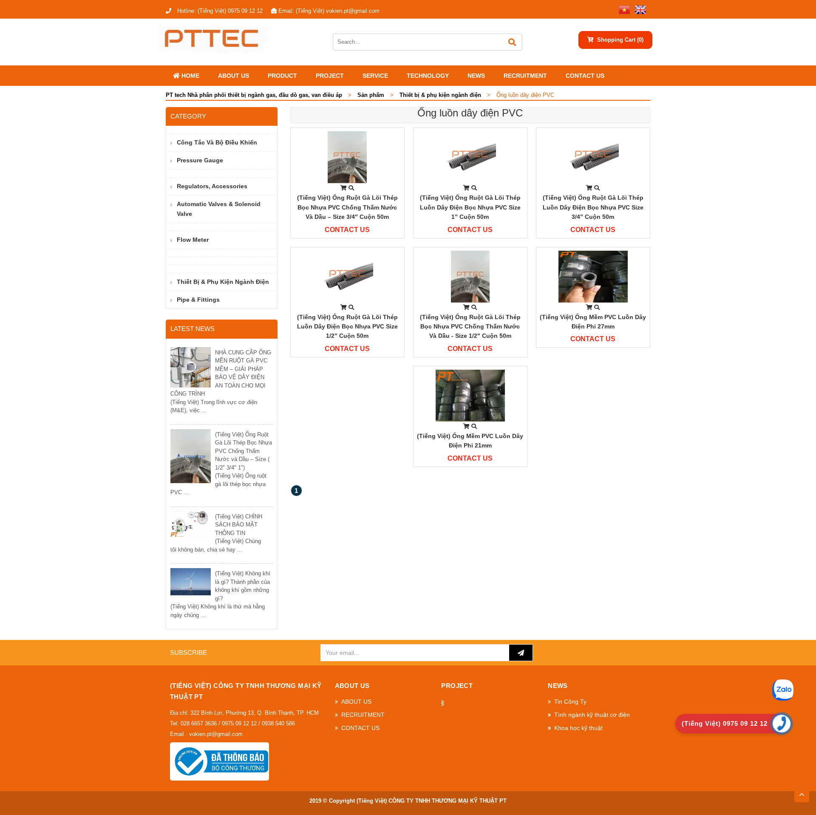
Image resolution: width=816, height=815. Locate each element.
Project (330, 75)
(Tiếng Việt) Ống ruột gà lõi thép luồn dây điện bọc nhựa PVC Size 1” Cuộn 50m (470, 207)
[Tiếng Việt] (622, 9)
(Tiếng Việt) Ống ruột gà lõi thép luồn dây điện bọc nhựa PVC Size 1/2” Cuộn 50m (347, 327)
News (476, 75)
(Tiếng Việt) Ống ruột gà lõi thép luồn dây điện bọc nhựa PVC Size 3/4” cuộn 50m (593, 207)
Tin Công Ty (570, 701)
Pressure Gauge (200, 160)
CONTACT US (585, 75)
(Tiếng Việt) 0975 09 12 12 (220, 11)
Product (282, 75)
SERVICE (375, 75)
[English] (639, 9)
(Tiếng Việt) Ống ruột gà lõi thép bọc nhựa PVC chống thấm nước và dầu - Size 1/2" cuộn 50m (470, 327)
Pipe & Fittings (198, 299)
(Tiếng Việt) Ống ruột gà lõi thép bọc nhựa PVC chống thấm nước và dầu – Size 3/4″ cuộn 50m (347, 207)
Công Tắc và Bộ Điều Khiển (217, 142)
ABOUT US (233, 75)
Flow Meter (193, 239)
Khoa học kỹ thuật (578, 727)
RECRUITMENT (525, 75)
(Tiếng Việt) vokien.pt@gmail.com (329, 11)
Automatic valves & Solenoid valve (219, 209)
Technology (428, 75)
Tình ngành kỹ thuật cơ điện (592, 714)
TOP (802, 792)
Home (189, 75)
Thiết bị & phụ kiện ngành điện (223, 281)
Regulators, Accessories (212, 186)
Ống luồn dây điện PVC (470, 113)
